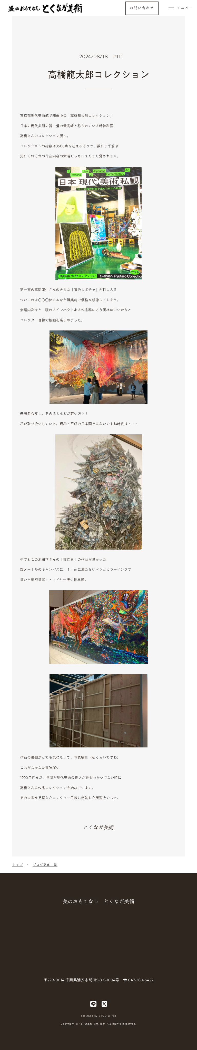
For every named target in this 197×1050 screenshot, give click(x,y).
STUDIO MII (107, 1015)
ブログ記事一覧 (45, 865)
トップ (17, 865)
